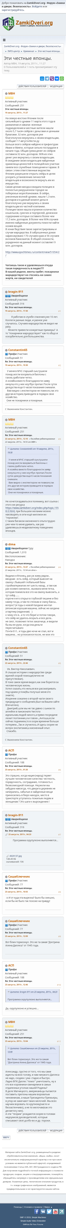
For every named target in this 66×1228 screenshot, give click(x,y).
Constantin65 (17, 350)
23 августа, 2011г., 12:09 (16, 936)
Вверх (6, 1137)
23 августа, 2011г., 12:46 (16, 984)
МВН (11, 93)
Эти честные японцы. (17, 109)
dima (11, 544)
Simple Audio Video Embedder (33, 1221)
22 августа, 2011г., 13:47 (16, 567)
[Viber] (52, 78)
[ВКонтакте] (57, 78)
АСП (11, 750)
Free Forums (38, 1224)
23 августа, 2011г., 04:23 (19, 834)
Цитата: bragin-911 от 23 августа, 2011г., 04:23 (33, 991)
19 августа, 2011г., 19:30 (16, 365)
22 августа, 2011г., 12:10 (16, 438)
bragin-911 (15, 292)
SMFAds (26, 1224)
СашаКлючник (19, 876)
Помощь (18, 1207)
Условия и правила (33, 1207)
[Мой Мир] (42, 78)
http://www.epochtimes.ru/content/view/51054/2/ (32, 254)
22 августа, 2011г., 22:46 (16, 663)
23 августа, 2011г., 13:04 (16, 1041)
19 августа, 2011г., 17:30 (16, 310)
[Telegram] (47, 78)
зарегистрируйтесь (13, 10)
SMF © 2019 (25, 1217)
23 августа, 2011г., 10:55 (16, 891)
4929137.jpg (15, 855)
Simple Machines (39, 1217)
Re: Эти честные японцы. (18, 307)
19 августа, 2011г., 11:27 (16, 112)
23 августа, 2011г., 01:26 (16, 769)
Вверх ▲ (48, 1207)
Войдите (37, 6)
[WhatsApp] (62, 78)
